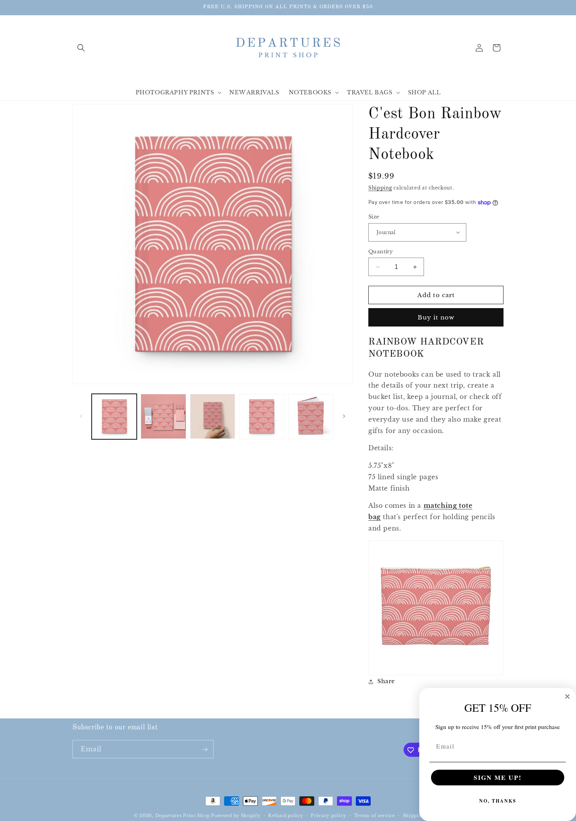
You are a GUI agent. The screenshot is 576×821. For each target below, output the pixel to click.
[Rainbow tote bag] (436, 657)
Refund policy (285, 815)
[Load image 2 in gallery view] (163, 416)
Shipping (380, 188)
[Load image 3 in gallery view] (212, 416)
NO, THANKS (497, 801)
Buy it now (436, 317)
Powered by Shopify (236, 815)
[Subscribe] (204, 749)
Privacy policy (328, 815)
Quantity (380, 251)
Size (373, 216)
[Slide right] (344, 416)
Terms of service (374, 815)
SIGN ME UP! (498, 777)
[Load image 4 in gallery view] (261, 416)
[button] (81, 47)
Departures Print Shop (182, 815)
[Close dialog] (567, 696)
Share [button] (386, 681)
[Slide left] (81, 416)
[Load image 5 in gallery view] (310, 416)
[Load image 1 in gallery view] (114, 416)
